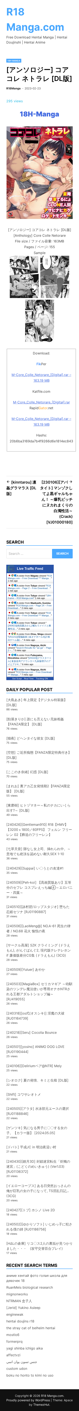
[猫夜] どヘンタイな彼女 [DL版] (30, 738)
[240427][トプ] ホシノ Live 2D (30, 1210)
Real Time (29, 678)
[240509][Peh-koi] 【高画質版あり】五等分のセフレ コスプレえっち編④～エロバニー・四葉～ (39, 887)
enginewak (14, 1314)
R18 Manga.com (52, 1395)
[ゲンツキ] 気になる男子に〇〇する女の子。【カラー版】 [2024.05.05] (36, 1130)
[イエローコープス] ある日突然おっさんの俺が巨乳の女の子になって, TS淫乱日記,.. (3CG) (38, 1191)
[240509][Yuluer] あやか (25, 969)
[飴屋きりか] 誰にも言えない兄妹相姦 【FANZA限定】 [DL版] (35, 721)
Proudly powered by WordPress (28, 1400)
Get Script (17, 678)
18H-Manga (13, 60)
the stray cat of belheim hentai (30, 1328)
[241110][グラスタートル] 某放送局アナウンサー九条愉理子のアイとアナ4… (29, 661)
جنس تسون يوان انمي (21, 1362)
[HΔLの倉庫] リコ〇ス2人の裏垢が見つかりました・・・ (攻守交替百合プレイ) (39, 1246)
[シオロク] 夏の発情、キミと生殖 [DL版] (37, 1080)
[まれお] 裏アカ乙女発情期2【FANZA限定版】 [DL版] (38, 788)
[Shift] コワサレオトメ (23, 1094)
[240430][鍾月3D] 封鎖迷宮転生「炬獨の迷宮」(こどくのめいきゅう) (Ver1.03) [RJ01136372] (38, 1166)
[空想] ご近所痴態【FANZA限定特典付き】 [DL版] (38, 755)
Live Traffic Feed (30, 568)
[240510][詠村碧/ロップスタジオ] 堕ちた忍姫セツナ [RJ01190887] (38, 909)
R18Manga (13, 88)
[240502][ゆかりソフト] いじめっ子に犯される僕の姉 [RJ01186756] (39, 1226)
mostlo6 (12, 1335)
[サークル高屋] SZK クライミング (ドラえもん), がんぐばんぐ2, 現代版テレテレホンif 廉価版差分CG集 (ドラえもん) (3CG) (38, 950)
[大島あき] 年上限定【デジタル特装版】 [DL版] (36, 702)
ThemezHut (41, 1404)
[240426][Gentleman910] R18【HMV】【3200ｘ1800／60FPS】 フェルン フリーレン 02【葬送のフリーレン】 (39, 829)
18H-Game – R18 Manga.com (30, 596)
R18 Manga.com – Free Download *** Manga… (30, 577)
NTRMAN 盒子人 (19, 1301)
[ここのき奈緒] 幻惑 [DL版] (27, 772)
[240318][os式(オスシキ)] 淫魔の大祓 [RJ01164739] (35, 1015)
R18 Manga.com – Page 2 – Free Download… (29, 586)
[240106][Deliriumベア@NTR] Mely (34, 1066)
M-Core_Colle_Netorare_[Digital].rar (41, 402)
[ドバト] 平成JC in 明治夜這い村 (31, 1147)
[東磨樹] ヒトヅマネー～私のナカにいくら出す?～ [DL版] (38, 807)
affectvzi (13, 1355)
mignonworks (17, 1294)
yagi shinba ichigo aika (24, 1348)
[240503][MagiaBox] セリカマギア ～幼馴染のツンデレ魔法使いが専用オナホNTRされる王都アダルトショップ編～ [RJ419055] (39, 991)
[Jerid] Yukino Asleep (23, 1308)
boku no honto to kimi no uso (30, 1375)
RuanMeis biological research (29, 1287)
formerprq (14, 1341)
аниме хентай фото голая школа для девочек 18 (36, 1278)
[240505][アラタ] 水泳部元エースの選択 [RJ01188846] (37, 1111)
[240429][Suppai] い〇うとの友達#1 (34, 868)
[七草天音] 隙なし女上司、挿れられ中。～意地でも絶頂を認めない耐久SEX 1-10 (38, 851)
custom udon (16, 1368)
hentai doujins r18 (20, 1321)
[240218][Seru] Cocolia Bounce (31, 1032)
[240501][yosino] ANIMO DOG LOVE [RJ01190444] (35, 1049)
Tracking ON (42, 678)
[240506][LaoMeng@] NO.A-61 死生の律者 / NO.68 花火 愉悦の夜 (38, 928)
